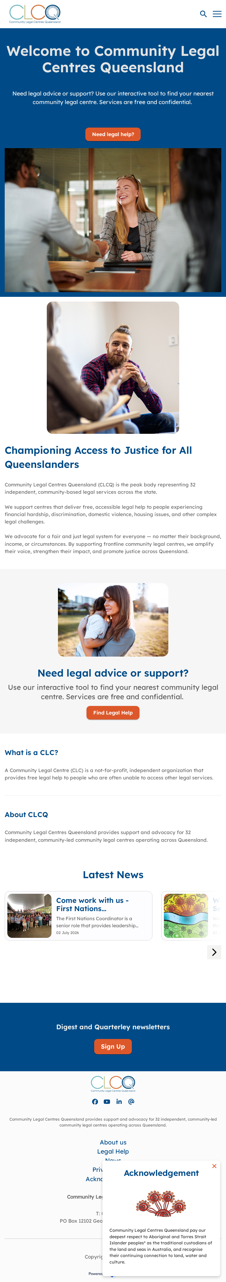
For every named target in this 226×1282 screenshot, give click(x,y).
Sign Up (113, 1046)
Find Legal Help (113, 712)
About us (113, 1142)
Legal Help (113, 1151)
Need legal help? (113, 134)
